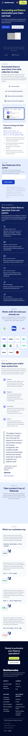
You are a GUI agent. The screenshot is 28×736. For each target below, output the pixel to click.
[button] (2, 2)
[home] (9, 2)
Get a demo (6, 27)
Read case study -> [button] (9, 476)
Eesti (5, 730)
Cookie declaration (8, 727)
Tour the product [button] (17, 27)
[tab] (14, 86)
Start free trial (23, 2)
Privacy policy (7, 723)
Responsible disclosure (9, 725)
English (9, 730)
